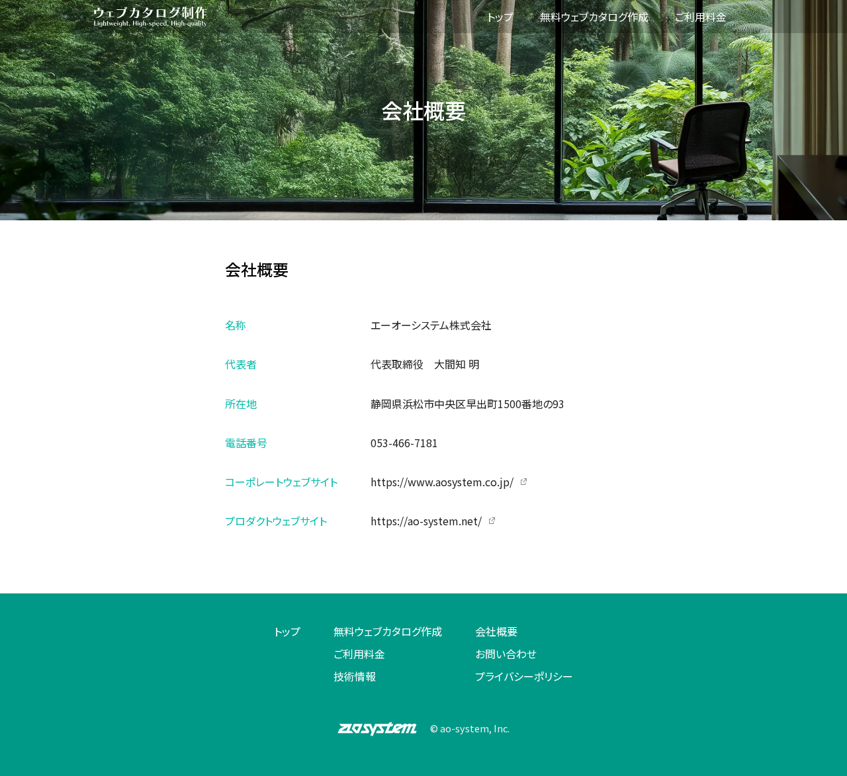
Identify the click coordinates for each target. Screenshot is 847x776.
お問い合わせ (506, 654)
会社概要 (496, 631)
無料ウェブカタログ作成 (388, 631)
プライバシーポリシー (524, 676)
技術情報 (355, 676)
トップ (287, 631)
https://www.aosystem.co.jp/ (442, 482)
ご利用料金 (359, 654)
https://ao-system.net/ (426, 521)
